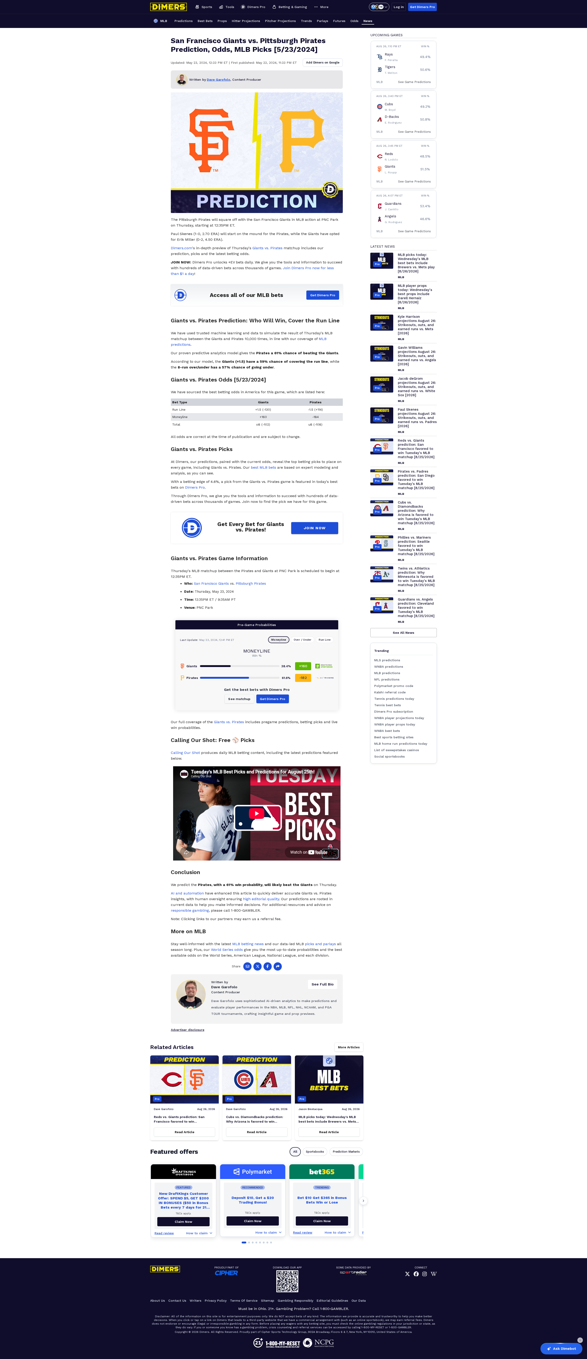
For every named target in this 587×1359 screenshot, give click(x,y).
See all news (403, 632)
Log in (399, 7)
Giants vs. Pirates (267, 248)
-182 (303, 677)
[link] (407, 1274)
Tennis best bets (387, 705)
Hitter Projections (246, 21)
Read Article (184, 1132)
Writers (195, 1300)
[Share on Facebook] (267, 966)
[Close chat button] (580, 1340)
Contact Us (177, 1300)
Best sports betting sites (393, 737)
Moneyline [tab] (278, 639)
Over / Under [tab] (302, 639)
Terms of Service (244, 1300)
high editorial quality (261, 899)
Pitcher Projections (280, 21)
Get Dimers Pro (422, 7)
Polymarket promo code (393, 686)
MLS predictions (387, 660)
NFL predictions (386, 679)
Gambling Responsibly (295, 1300)
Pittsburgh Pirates (251, 583)
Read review (164, 1233)
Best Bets (205, 21)
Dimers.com (181, 248)
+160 (303, 666)
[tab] (244, 1242)
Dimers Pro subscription (393, 711)
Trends (306, 21)
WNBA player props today (394, 724)
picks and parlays (320, 944)
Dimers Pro (195, 487)
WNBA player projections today (399, 718)
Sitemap (267, 1300)
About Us (157, 1300)
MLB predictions (387, 673)
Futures (339, 21)
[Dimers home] (168, 7)
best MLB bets (263, 467)
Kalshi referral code (390, 692)
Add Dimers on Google (322, 62)
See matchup (239, 699)
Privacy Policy (216, 1300)
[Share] (278, 966)
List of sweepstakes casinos (396, 750)
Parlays (322, 21)
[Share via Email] (247, 966)
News (367, 21)
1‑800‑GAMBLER (334, 1308)
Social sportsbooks (389, 756)
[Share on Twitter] (257, 966)
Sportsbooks (315, 1151)
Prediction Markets (346, 1151)
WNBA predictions (388, 666)
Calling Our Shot (185, 752)
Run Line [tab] (325, 639)
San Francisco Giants (211, 583)
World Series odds (227, 949)
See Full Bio (323, 984)
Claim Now (252, 1221)
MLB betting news (248, 944)
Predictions (183, 21)
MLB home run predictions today (400, 743)
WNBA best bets (387, 731)
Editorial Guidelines (332, 1300)
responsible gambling (190, 910)
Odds (354, 21)
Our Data (359, 1300)
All (295, 1151)
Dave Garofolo (218, 79)
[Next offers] (363, 1201)
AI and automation (187, 893)
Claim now (183, 1221)
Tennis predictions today (394, 698)
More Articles (349, 1047)
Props (222, 21)
